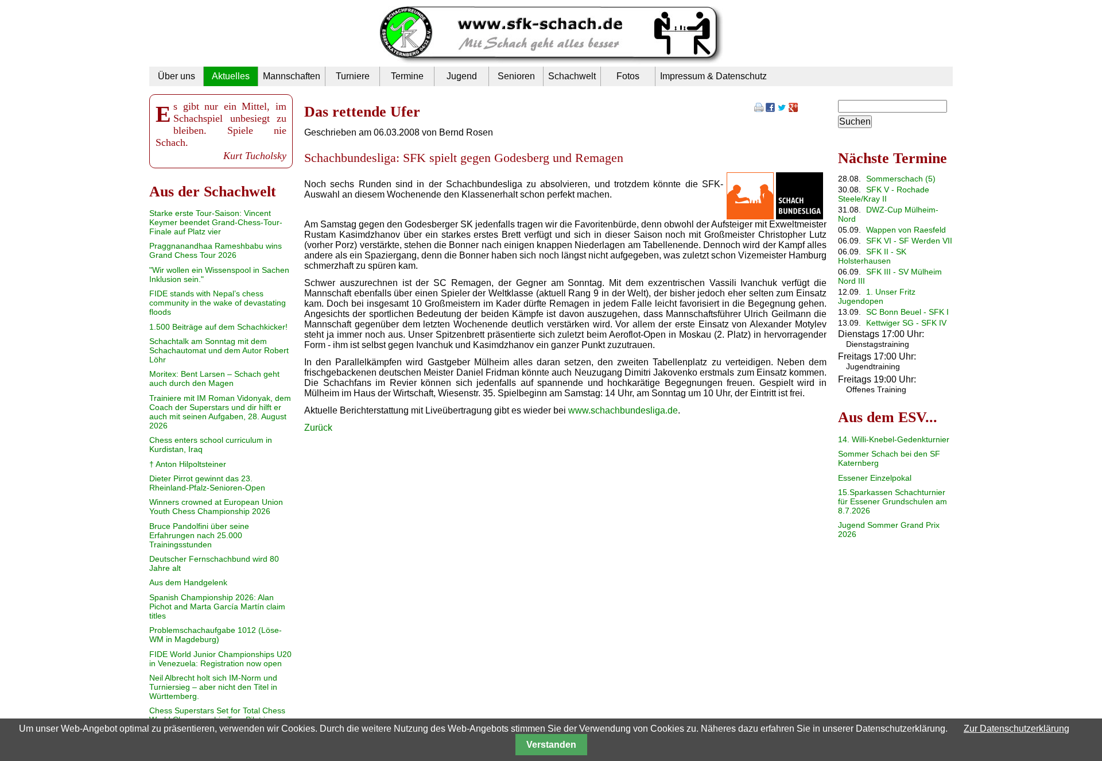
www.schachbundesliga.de (623, 410)
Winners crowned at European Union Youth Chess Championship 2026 (216, 506)
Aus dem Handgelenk (188, 582)
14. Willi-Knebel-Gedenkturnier (893, 439)
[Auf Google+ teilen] (793, 109)
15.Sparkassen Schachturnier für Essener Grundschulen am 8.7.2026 (892, 501)
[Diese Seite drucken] (758, 109)
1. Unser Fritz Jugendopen (876, 296)
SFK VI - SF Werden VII (909, 240)
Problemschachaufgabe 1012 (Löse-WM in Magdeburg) (215, 634)
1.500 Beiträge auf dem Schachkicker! (218, 326)
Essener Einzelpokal (874, 477)
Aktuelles (231, 76)
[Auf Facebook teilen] (770, 109)
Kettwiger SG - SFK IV (906, 322)
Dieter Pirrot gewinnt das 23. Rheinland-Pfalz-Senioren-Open (207, 483)
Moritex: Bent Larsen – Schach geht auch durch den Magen (214, 378)
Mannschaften (291, 76)
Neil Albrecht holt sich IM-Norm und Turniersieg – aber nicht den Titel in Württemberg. (213, 687)
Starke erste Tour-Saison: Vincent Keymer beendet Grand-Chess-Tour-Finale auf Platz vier (215, 222)
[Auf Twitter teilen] (781, 109)
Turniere (353, 76)
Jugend (462, 76)
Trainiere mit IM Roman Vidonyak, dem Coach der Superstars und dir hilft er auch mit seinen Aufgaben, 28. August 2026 (220, 411)
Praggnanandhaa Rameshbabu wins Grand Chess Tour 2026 (215, 250)
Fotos (627, 76)
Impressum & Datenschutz (713, 76)
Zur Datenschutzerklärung (1016, 728)
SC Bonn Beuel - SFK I (907, 311)
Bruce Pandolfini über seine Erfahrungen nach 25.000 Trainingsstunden (199, 535)
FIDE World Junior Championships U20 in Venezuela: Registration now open (220, 659)
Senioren (516, 76)
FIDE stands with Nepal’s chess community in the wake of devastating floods (217, 302)
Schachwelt (572, 76)
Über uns (176, 76)
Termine (407, 76)
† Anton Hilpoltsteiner (187, 464)
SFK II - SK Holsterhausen (872, 256)
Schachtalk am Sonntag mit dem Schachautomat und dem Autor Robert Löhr (219, 350)
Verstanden (551, 745)
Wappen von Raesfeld (906, 229)
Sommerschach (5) (901, 178)
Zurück (318, 427)
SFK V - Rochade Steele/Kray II (883, 194)
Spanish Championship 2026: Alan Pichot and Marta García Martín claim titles (217, 606)
